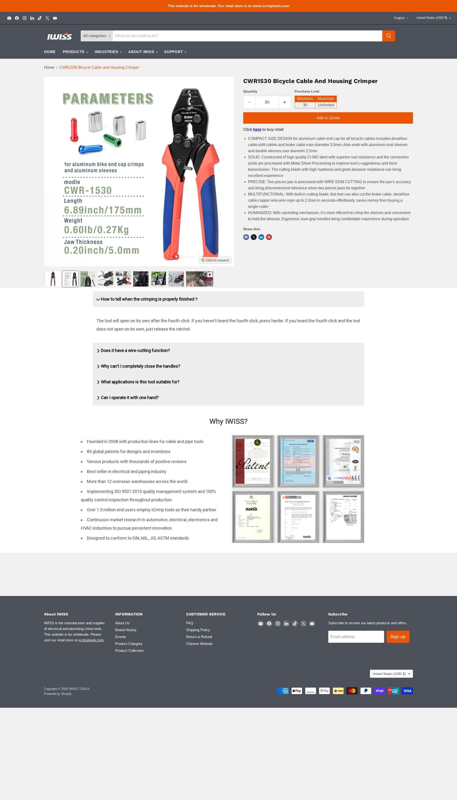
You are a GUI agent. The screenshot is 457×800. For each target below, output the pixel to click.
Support (174, 52)
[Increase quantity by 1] (285, 102)
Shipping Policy (198, 630)
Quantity (250, 91)
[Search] (388, 35)
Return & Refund (199, 637)
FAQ (189, 623)
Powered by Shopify (58, 694)
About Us (122, 623)
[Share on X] (254, 237)
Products (74, 52)
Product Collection (129, 651)
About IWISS (141, 52)
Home (50, 52)
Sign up (398, 636)
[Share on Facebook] (246, 237)
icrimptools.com (91, 640)
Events (120, 637)
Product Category (129, 644)
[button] (401, 18)
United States (432, 18)
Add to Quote (328, 118)
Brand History (126, 630)
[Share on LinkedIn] (261, 237)
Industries (107, 52)
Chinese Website (199, 644)
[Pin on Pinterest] (269, 237)
